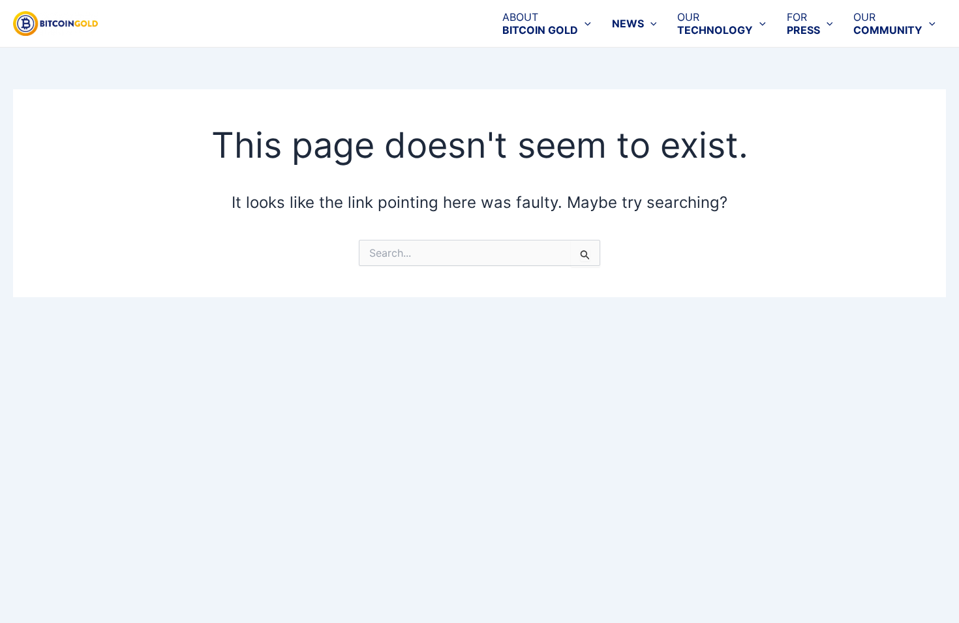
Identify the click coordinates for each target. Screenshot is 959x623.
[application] (584, 23)
